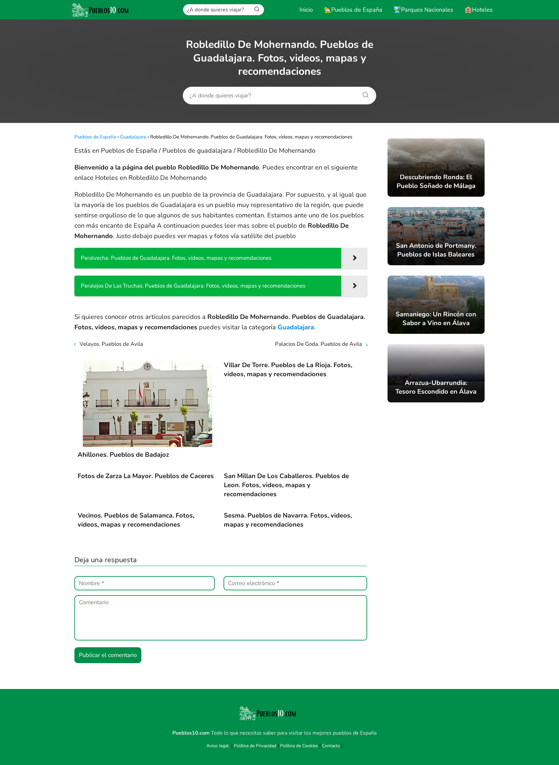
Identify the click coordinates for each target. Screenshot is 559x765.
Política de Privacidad (255, 746)
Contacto (331, 746)
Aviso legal (217, 746)
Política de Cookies (299, 746)
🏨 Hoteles (479, 10)
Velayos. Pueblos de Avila (111, 344)
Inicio (306, 10)
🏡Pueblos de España (353, 10)
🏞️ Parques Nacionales (423, 10)
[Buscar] (257, 9)
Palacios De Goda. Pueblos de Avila (318, 344)
